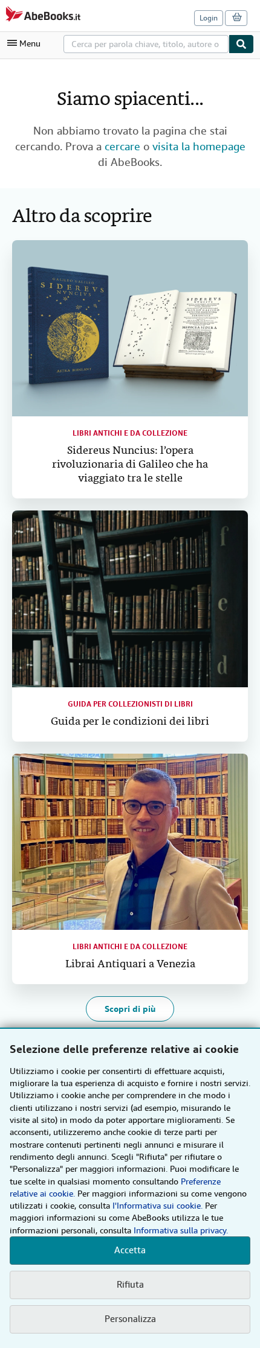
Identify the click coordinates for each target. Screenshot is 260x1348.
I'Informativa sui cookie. (157, 1205)
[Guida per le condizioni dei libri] (130, 598)
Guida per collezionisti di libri (130, 704)
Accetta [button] (130, 1250)
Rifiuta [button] (130, 1285)
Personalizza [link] (130, 1319)
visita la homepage (198, 146)
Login (209, 18)
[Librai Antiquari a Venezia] (130, 842)
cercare (122, 146)
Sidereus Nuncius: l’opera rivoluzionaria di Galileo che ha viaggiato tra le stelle (130, 465)
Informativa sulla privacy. (181, 1230)
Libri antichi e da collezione (130, 433)
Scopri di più (130, 1008)
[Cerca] (241, 44)
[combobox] (146, 44)
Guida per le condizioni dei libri (130, 722)
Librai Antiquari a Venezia (130, 964)
